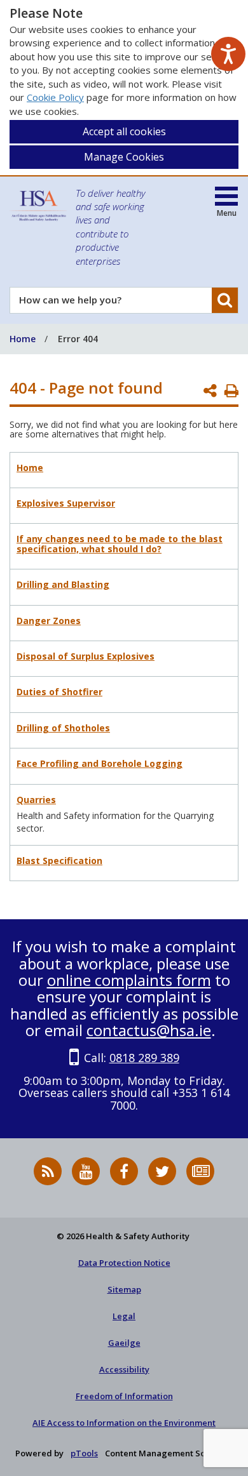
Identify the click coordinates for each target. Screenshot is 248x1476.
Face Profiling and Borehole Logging (100, 763)
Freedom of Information (124, 1396)
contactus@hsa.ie (148, 1030)
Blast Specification (59, 860)
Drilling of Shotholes (63, 728)
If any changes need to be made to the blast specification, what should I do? (120, 543)
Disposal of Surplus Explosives (86, 656)
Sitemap (124, 1289)
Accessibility (124, 1369)
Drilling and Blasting (63, 584)
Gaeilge (124, 1342)
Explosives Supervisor (66, 503)
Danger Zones (49, 621)
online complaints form (129, 979)
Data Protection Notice (124, 1262)
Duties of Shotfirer (59, 692)
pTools (84, 1453)
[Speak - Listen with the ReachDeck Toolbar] (228, 54)
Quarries (36, 800)
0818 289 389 (144, 1057)
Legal (124, 1316)
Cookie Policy (55, 97)
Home (30, 468)
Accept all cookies (124, 131)
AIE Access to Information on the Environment (124, 1422)
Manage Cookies (124, 157)
